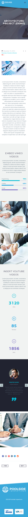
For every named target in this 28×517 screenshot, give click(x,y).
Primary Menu (25, 2)
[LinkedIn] (15, 456)
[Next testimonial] (26, 385)
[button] (14, 68)
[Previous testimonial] (1, 385)
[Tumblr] (12, 456)
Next (22, 466)
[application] (14, 68)
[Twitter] (6, 456)
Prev (5, 466)
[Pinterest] (9, 456)
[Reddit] (18, 456)
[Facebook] (3, 456)
